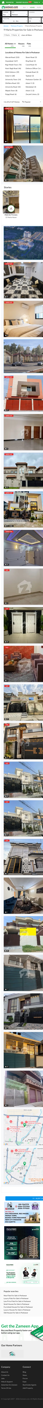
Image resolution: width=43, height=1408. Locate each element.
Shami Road (31, 57)
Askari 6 (10, 76)
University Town (13, 79)
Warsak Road (12, 57)
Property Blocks (23, 2)
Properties (10, 2)
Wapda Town (11, 91)
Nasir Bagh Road (13, 68)
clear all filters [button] (26, 35)
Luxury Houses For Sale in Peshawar (17, 1310)
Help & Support (7, 1382)
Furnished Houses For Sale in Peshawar (18, 1307)
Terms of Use (6, 1388)
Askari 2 (30, 91)
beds (30, 18)
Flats (29, 44)
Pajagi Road (10, 94)
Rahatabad (31, 87)
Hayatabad (11, 61)
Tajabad (30, 76)
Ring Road (31, 61)
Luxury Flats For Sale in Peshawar (16, 1298)
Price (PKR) (6, 18)
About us (4, 1372)
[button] (6, 14)
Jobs (3, 1378)
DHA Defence (12, 72)
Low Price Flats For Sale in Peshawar (17, 1301)
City (13, 12)
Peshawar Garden (33, 79)
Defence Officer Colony (34, 68)
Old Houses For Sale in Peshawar (16, 1313)
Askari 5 (30, 83)
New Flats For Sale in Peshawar (15, 1296)
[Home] (3, 2)
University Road (13, 87)
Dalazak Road (32, 72)
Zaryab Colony (32, 94)
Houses (21, 44)
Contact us (5, 1375)
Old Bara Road (12, 83)
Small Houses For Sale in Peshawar (16, 1304)
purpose (5, 12)
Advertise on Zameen (9, 1385)
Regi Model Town (13, 65)
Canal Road (31, 65)
